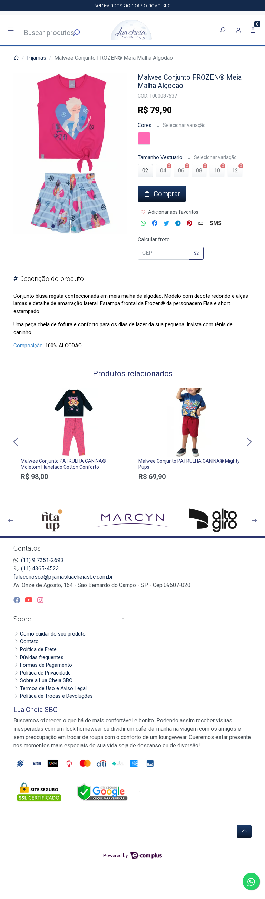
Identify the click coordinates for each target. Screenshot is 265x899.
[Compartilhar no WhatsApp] (143, 223)
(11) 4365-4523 (40, 568)
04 (163, 170)
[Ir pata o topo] (244, 831)
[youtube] (30, 600)
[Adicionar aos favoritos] (29, 394)
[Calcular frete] (196, 253)
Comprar (74, 488)
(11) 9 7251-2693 (42, 560)
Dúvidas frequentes (41, 657)
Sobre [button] (22, 619)
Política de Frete (38, 649)
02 (145, 170)
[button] (238, 30)
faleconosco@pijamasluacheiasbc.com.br (63, 576)
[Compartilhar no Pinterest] (189, 223)
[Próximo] (248, 441)
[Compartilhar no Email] (201, 223)
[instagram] (40, 600)
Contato (29, 641)
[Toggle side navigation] (12, 29)
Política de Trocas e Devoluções (56, 696)
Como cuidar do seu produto (53, 634)
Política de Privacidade (45, 673)
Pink (144, 138)
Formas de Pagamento (46, 665)
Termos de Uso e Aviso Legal (53, 688)
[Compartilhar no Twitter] (166, 223)
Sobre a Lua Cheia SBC (46, 680)
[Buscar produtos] (222, 30)
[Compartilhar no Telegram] (178, 223)
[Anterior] (16, 441)
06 (181, 170)
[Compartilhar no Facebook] (154, 223)
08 (199, 170)
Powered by (116, 855)
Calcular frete (154, 239)
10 (217, 170)
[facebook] (17, 600)
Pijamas (36, 57)
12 (235, 170)
